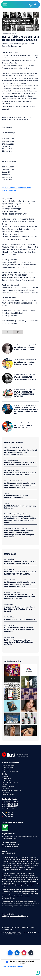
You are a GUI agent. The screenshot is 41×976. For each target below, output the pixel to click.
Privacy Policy (6, 778)
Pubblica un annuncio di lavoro (15, 916)
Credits (4, 774)
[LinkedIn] (17, 952)
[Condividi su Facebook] (7, 332)
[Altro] (30, 952)
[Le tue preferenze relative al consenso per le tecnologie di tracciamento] (37, 972)
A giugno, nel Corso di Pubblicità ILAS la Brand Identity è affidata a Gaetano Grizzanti (19, 609)
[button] (5, 4)
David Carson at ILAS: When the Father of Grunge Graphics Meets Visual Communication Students (20, 452)
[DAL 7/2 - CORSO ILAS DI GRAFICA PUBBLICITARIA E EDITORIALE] (7, 393)
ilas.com (14, 932)
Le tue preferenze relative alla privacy (22, 962)
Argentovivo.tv (6, 932)
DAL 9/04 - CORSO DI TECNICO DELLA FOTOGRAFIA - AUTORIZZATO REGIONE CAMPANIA (19, 630)
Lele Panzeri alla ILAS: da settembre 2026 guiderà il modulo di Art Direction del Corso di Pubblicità (19, 597)
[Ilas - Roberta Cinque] (29, 694)
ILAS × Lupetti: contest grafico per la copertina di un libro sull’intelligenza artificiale (18, 642)
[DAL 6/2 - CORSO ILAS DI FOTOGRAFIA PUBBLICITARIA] (7, 378)
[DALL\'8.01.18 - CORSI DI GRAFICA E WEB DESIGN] (7, 426)
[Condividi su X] (18, 332)
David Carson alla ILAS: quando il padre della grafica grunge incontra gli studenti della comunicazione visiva (20, 485)
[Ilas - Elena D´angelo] (12, 706)
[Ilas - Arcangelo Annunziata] (12, 694)
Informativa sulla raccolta (13, 966)
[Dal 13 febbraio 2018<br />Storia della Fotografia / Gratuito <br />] (7, 348)
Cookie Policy (6, 780)
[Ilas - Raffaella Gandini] (29, 706)
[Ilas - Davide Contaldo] (12, 670)
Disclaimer (5, 776)
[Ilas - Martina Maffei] (12, 718)
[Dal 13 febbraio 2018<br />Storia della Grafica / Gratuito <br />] (7, 363)
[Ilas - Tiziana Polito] (12, 730)
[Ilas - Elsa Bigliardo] (12, 682)
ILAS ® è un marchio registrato (28, 932)
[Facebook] (10, 952)
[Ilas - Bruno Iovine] (29, 682)
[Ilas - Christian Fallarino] (29, 730)
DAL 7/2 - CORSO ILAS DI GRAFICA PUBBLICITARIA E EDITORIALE (24, 394)
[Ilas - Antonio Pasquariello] (29, 718)
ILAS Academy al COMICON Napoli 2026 (19, 619)
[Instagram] (23, 952)
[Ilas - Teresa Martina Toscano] (29, 670)
